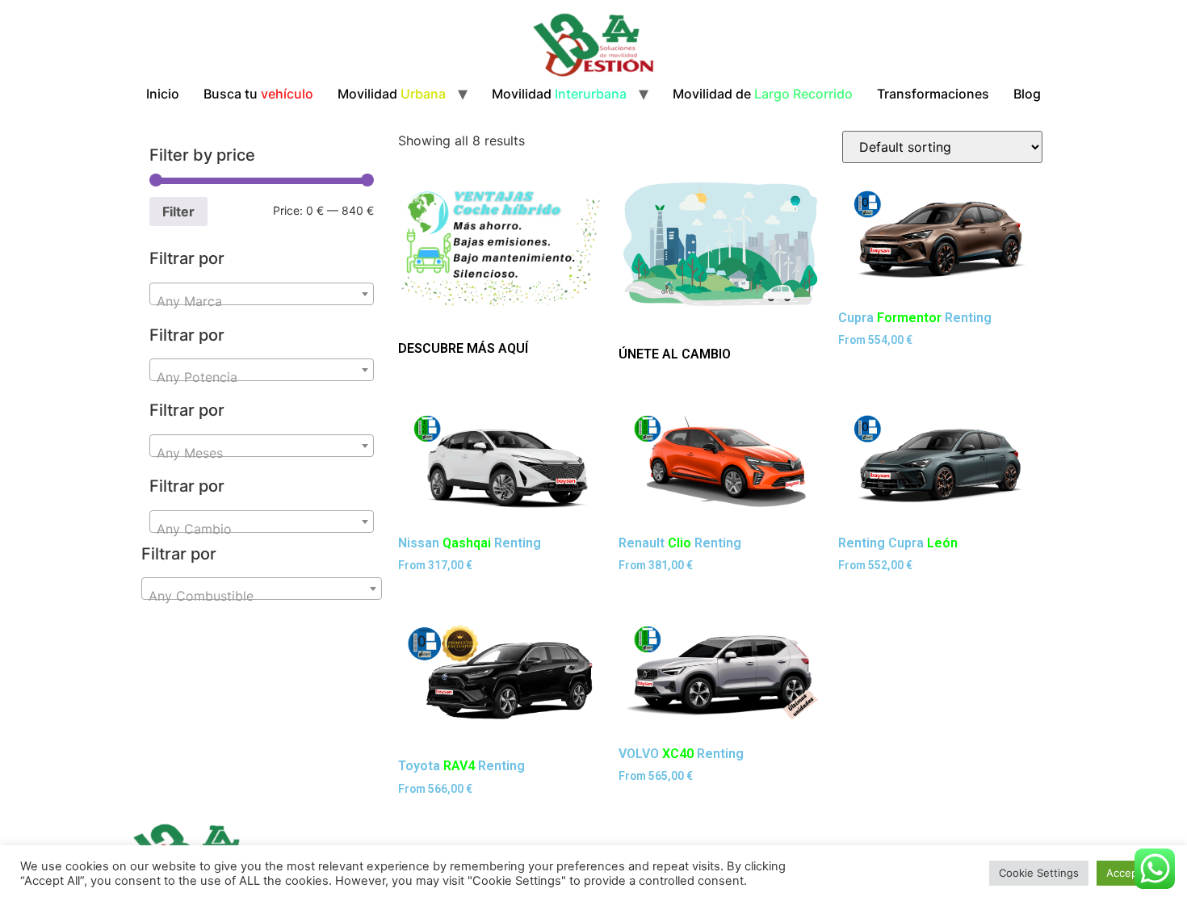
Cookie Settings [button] (1039, 872)
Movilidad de (763, 94)
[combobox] (261, 294)
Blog (1027, 94)
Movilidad (392, 94)
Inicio (162, 94)
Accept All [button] (1131, 872)
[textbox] (261, 301)
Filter (178, 211)
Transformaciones (933, 94)
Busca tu (258, 94)
